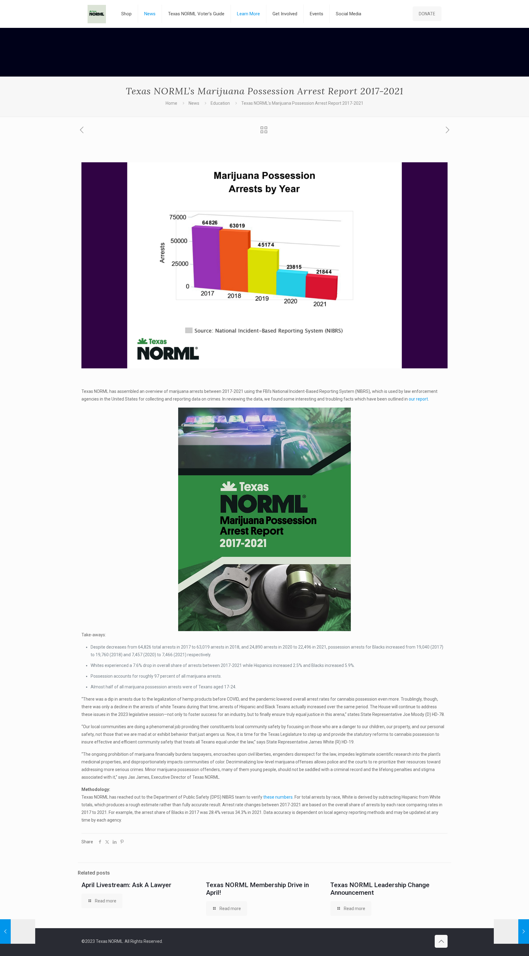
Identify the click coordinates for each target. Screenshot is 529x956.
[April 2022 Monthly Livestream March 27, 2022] (17, 931)
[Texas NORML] (97, 14)
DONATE (427, 13)
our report (418, 399)
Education (220, 103)
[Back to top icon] (441, 941)
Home (171, 103)
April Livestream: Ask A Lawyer (126, 885)
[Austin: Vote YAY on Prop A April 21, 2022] (511, 931)
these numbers (278, 797)
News (194, 103)
